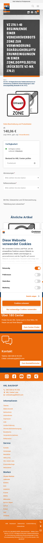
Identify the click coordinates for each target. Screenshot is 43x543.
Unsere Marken (8, 476)
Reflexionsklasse (10, 183)
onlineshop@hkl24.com (14, 395)
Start (4, 80)
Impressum (12, 523)
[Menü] (38, 6)
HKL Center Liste (12, 392)
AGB (6, 523)
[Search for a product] (33, 6)
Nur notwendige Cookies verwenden (21, 309)
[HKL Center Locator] (41, 526)
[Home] (6, 8)
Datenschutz (21, 523)
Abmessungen (9, 173)
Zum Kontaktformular (31, 363)
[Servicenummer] (41, 522)
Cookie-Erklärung (31, 523)
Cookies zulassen (21, 303)
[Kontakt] (41, 530)
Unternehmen (21, 526)
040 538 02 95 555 (13, 390)
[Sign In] (32, 12)
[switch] (38, 274)
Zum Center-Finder (32, 327)
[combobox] (21, 177)
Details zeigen (31, 296)
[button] (28, 12)
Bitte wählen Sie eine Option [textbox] (15, 178)
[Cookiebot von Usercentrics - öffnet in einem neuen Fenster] (31, 232)
